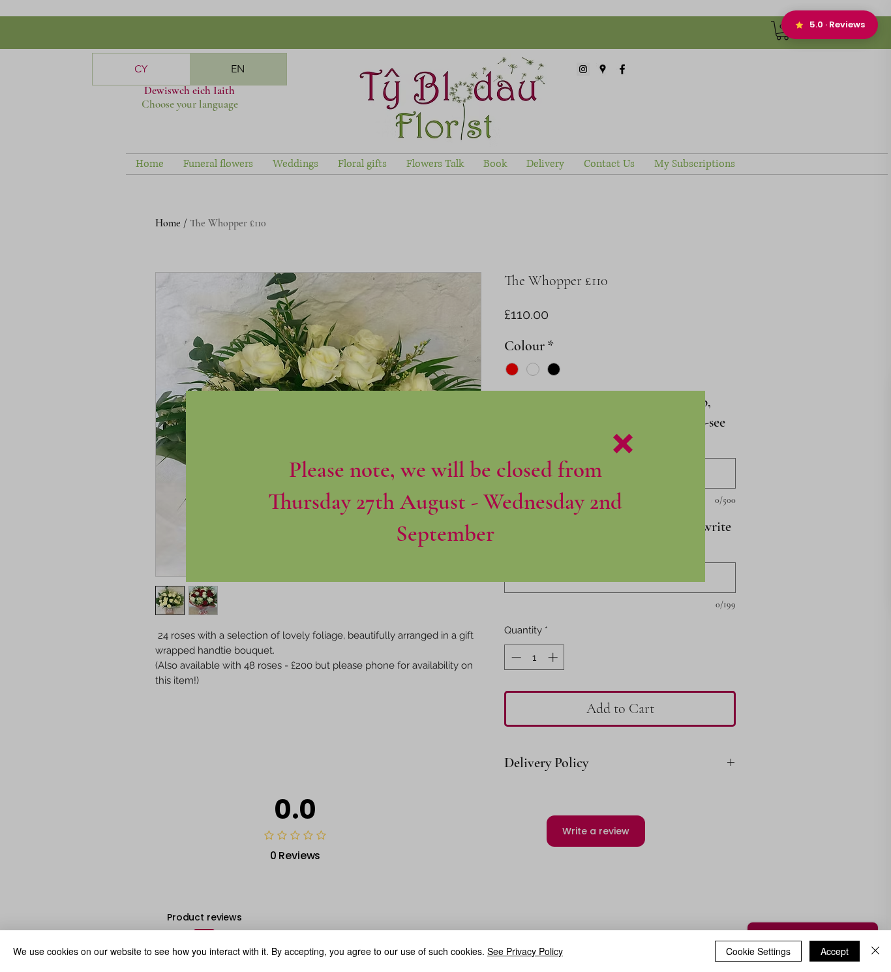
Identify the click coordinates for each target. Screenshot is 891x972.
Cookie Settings (758, 951)
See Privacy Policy (525, 951)
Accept (835, 951)
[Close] (875, 951)
